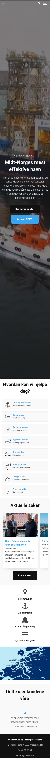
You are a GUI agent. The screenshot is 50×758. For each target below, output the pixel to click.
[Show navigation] (45, 3)
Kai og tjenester (25, 209)
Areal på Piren (19, 464)
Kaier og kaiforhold (21, 402)
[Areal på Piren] (7, 466)
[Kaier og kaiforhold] (7, 404)
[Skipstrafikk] (7, 417)
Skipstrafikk (18, 415)
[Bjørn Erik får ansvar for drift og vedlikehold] (20, 525)
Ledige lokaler (19, 477)
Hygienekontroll (20, 440)
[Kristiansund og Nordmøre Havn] (3, 3)
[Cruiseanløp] (7, 454)
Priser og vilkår (20, 489)
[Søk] (38, 3)
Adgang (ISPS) (25, 219)
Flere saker (25, 575)
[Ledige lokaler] (7, 478)
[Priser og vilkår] (7, 491)
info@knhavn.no (26, 755)
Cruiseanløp (18, 452)
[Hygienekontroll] (7, 441)
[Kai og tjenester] (7, 429)
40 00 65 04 (26, 750)
